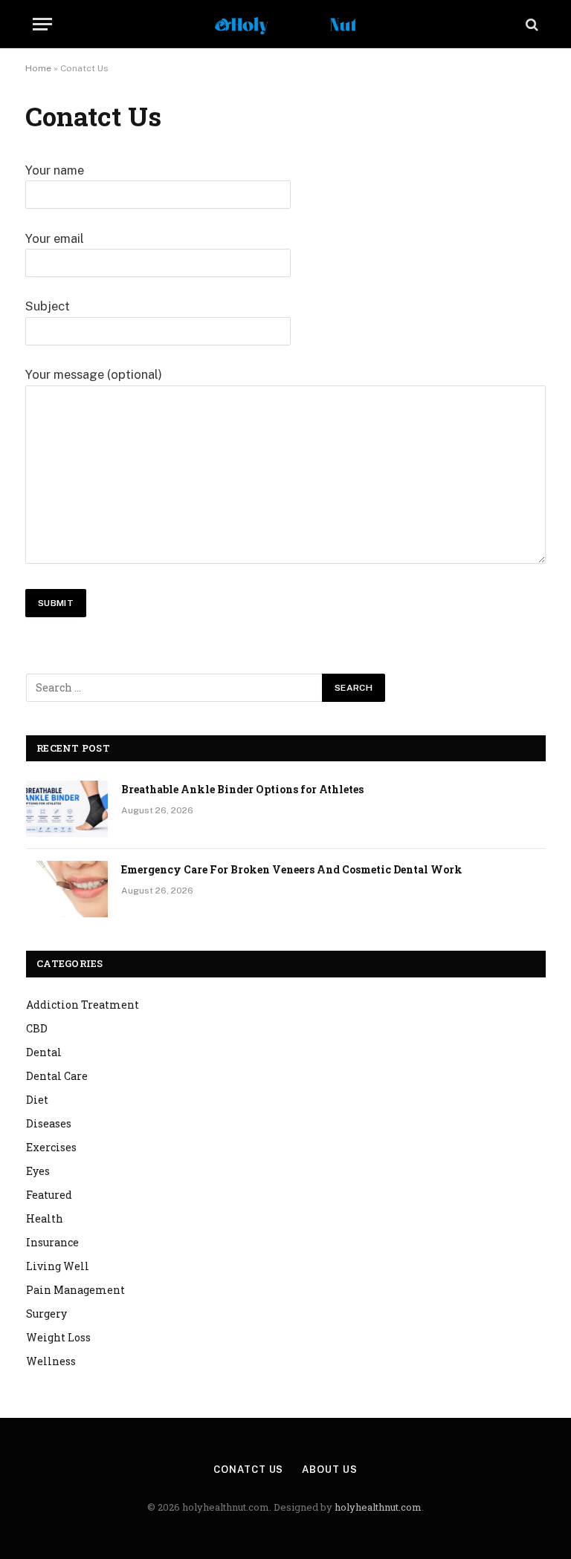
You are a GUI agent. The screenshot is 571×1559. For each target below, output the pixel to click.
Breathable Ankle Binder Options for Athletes (242, 789)
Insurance (52, 1242)
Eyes (38, 1171)
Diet (37, 1100)
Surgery (46, 1313)
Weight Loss (58, 1337)
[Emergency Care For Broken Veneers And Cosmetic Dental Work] (67, 889)
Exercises (51, 1147)
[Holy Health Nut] (285, 24)
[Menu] (42, 24)
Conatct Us (248, 1469)
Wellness (51, 1361)
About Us (329, 1469)
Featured (49, 1195)
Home (38, 68)
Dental (44, 1052)
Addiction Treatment (82, 1004)
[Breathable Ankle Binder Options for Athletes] (67, 809)
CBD (37, 1028)
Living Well (57, 1266)
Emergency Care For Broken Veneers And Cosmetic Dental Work (291, 869)
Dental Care (57, 1076)
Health (44, 1218)
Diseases (48, 1123)
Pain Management (75, 1290)
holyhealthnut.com (378, 1507)
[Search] (530, 24)
